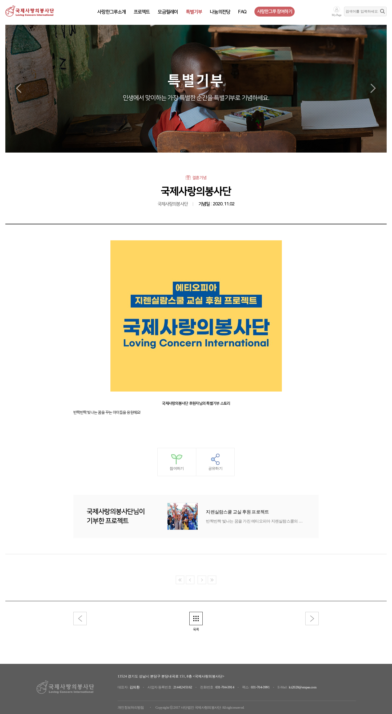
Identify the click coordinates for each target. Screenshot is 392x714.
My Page (336, 15)
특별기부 (194, 12)
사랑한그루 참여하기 (274, 11)
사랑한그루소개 (111, 12)
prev (18, 88)
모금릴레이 (168, 12)
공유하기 (215, 468)
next (373, 88)
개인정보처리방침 (131, 707)
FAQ (242, 12)
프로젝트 (142, 12)
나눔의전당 (220, 12)
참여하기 (177, 468)
